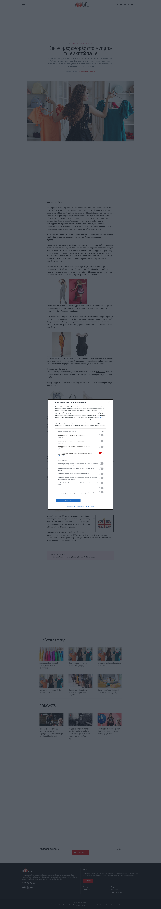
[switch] (101, 435)
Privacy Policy (90, 506)
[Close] (109, 402)
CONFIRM (68, 500)
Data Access (80, 506)
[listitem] (80, 431)
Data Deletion (71, 506)
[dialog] (80, 454)
